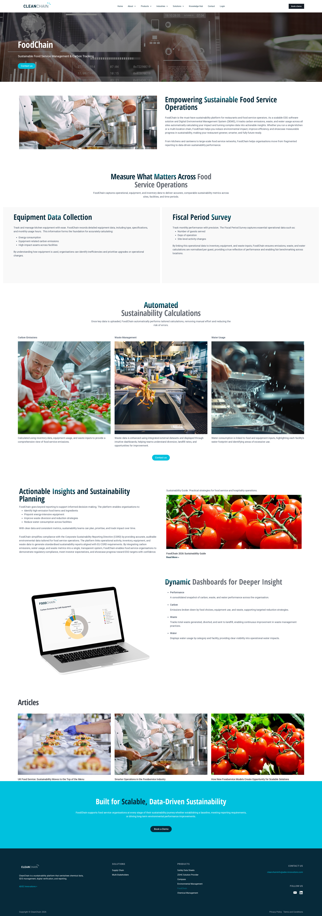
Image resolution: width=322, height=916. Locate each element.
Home (120, 6)
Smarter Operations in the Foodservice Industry (140, 779)
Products (145, 6)
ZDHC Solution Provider (187, 875)
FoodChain (182, 888)
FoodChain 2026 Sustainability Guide (186, 553)
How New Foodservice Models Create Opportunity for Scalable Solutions (250, 779)
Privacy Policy (275, 912)
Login (222, 6)
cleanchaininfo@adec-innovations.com (285, 872)
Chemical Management (187, 893)
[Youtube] (295, 892)
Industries (160, 6)
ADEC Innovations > (28, 886)
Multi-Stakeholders (120, 875)
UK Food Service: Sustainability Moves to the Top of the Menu (51, 779)
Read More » (172, 557)
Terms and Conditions (293, 912)
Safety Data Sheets (185, 870)
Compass (181, 879)
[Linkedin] (301, 892)
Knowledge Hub (196, 6)
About (130, 6)
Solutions (177, 6)
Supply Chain (118, 870)
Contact (211, 6)
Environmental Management (190, 884)
